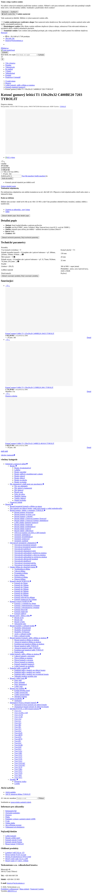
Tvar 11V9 (18, 759)
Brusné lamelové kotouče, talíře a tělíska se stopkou (28, 638)
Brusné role (18, 620)
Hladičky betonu (20, 496)
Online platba (10, 823)
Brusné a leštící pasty (17, 678)
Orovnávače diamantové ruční (25, 551)
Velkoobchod (10, 73)
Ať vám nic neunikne (8, 798)
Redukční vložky (20, 781)
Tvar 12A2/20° (19, 763)
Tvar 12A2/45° (19, 765)
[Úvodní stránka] (8, 50)
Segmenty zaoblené (21, 541)
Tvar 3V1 (17, 729)
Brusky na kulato (20, 482)
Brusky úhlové (19, 478)
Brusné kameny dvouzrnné (23, 512)
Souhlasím (14, 12)
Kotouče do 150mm (21, 587)
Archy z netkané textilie (22, 634)
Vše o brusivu (10, 63)
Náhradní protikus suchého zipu (25, 676)
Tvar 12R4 (18, 769)
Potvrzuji (4, 33)
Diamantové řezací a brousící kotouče (23, 703)
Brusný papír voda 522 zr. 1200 (16, 859)
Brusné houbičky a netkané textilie (22, 626)
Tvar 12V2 (18, 771)
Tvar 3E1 (17, 727)
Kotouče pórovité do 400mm (24, 597)
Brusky (12, 466)
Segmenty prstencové (22, 539)
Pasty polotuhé (19, 682)
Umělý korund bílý (21, 692)
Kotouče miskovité (21, 612)
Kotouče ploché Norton (13, 842)
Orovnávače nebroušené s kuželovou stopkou (30, 553)
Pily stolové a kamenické (23, 488)
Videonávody (10, 67)
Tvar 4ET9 (18, 739)
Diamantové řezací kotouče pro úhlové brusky (30, 705)
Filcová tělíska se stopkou (23, 658)
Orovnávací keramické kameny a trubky (28, 547)
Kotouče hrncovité (20, 610)
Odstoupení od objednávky (15, 827)
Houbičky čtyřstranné (22, 632)
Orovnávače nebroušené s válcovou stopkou (30, 555)
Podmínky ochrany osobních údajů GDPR (20, 819)
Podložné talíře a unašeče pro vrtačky (27, 672)
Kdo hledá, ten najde (8, 55)
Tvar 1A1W (18, 715)
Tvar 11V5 (18, 757)
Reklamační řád (10, 811)
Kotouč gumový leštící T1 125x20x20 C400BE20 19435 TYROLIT (29, 333)
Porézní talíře (19, 652)
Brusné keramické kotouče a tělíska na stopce (26, 506)
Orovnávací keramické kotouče (25, 545)
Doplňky (13, 779)
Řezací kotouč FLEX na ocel (15, 855)
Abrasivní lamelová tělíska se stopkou (27, 642)
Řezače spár (18, 492)
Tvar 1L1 (17, 721)
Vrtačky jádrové (20, 498)
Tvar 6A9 (17, 747)
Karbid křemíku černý (22, 690)
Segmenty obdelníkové (22, 535)
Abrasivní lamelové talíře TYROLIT (27, 648)
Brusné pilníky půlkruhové (23, 531)
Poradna (8, 65)
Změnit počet (5, 176)
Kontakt (8, 75)
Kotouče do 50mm (21, 583)
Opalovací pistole (16, 502)
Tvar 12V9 (18, 773)
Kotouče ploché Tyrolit (13, 840)
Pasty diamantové (20, 684)
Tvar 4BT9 (18, 735)
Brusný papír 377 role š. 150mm (16, 861)
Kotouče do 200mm (21, 589)
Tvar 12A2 (18, 761)
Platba (7, 817)
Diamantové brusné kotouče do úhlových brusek (31, 707)
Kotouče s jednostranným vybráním (27, 605)
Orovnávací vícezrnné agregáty (25, 565)
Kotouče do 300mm (21, 591)
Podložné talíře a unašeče (19, 668)
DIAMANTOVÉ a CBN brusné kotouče (24, 709)
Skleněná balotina (20, 697)
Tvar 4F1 (17, 741)
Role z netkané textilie (22, 636)
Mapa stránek (24, 889)
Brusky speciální (20, 472)
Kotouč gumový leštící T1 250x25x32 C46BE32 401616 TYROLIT (29, 443)
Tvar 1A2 (17, 719)
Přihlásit (41, 798)
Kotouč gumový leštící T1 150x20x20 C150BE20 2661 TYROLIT (29, 387)
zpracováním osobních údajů (21, 802)
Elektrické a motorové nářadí (15, 464)
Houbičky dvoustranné (22, 630)
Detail (89, 337)
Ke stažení (9, 69)
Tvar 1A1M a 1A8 (21, 713)
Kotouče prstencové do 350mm (25, 599)
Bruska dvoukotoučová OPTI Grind (18, 857)
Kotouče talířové (20, 614)
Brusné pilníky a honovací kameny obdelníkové (31, 520)
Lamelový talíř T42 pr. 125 (14, 853)
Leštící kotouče (10, 836)
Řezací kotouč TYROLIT (14, 844)
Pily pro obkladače (21, 486)
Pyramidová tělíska (21, 573)
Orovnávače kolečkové (22, 549)
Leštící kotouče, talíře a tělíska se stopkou (25, 654)
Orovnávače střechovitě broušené (26, 559)
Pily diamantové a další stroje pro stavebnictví (26, 484)
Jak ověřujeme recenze (13, 825)
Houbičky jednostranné (22, 628)
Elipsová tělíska (19, 579)
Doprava (8, 815)
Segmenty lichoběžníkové (23, 537)
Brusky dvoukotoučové (22, 468)
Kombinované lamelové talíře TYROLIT (29, 650)
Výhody (8, 71)
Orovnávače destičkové (22, 561)
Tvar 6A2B (18, 745)
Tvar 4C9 (17, 737)
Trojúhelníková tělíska (22, 569)
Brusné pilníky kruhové (22, 529)
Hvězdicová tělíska (21, 577)
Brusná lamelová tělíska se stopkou (26, 640)
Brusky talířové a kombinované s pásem (28, 474)
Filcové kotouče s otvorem (23, 660)
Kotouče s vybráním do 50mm (25, 603)
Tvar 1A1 (17, 711)
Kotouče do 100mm (21, 585)
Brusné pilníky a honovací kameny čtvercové (30, 518)
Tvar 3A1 (17, 723)
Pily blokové (18, 490)
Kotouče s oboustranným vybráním (26, 607)
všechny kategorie (7, 455)
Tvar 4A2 (17, 731)
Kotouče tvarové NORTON (20, 601)
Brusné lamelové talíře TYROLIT (26, 646)
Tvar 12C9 (18, 767)
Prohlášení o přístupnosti (9, 889)
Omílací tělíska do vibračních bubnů (23, 567)
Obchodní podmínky (12, 813)
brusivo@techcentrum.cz (16, 883)
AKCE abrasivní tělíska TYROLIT (18, 794)
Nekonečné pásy (20, 624)
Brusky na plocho (20, 480)
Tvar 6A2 (17, 743)
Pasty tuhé (18, 680)
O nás (7, 821)
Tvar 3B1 (17, 725)
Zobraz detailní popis (8, 186)
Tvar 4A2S (18, 733)
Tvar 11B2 (18, 753)
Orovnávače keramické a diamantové (23, 543)
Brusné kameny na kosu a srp (24, 514)
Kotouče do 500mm (21, 595)
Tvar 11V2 (18, 755)
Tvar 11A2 (18, 751)
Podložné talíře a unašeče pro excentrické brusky (31, 674)
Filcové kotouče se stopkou (24, 662)
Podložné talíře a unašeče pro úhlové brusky (30, 670)
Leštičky (17, 470)
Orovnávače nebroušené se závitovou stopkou (30, 557)
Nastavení (5, 12)
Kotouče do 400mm (21, 593)
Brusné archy (19, 618)
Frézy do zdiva (19, 494)
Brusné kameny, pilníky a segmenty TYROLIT (27, 510)
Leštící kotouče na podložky (24, 666)
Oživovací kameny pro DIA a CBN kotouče (30, 533)
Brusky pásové (19, 476)
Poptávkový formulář (12, 77)
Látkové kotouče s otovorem (24, 656)
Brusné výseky (19, 622)
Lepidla (17, 784)
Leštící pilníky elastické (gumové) (26, 523)
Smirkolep (18, 701)
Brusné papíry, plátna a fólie (20, 616)
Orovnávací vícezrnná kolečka (25, 563)
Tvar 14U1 (18, 777)
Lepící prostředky (16, 699)
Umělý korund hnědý (22, 694)
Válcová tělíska (19, 571)
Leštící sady (18, 686)
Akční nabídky (10, 792)
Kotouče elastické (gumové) (24, 664)
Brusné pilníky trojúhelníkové (24, 527)
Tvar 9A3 (17, 749)
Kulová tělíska (19, 575)
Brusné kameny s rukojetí (23, 516)
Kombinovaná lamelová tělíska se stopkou (29, 644)
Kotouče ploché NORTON (20, 581)
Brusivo (8, 504)
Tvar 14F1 (18, 775)
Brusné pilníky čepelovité (23, 525)
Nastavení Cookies (37, 889)
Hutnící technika (20, 500)
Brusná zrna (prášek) (17, 688)
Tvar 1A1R (18, 717)
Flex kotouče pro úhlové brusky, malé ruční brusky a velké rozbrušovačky (36, 508)
